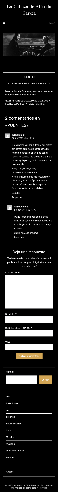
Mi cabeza (11, 437)
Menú (52, 23)
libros (8, 430)
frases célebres (13, 423)
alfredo (43, 83)
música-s (10, 444)
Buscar (10, 372)
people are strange (15, 450)
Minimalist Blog (18, 488)
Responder (17, 197)
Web (7, 341)
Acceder (10, 471)
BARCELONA (12, 403)
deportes (10, 417)
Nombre (11, 314)
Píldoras (10, 457)
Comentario (13, 272)
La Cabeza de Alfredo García (29, 9)
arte (8, 396)
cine (8, 410)
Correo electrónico (18, 328)
